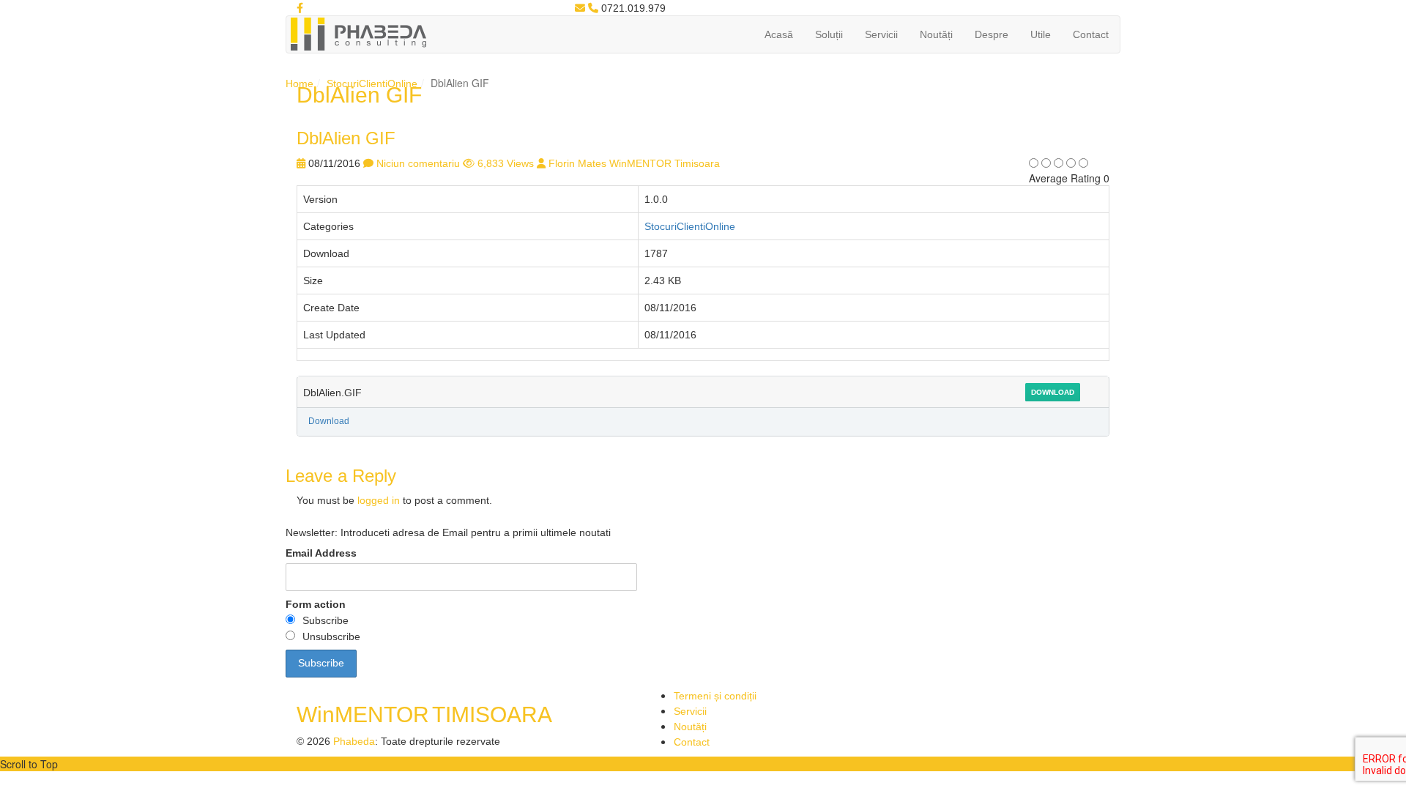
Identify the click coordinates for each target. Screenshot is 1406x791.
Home (299, 83)
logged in (378, 500)
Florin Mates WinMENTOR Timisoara (634, 163)
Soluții (829, 34)
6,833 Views (505, 163)
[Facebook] (300, 8)
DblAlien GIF (346, 138)
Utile (1040, 34)
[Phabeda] (358, 33)
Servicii (881, 34)
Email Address (321, 553)
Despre (991, 34)
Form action (316, 604)
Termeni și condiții (715, 696)
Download (1052, 392)
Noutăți (936, 34)
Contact (1091, 34)
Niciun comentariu (418, 163)
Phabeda (354, 741)
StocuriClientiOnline (372, 83)
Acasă (779, 34)
